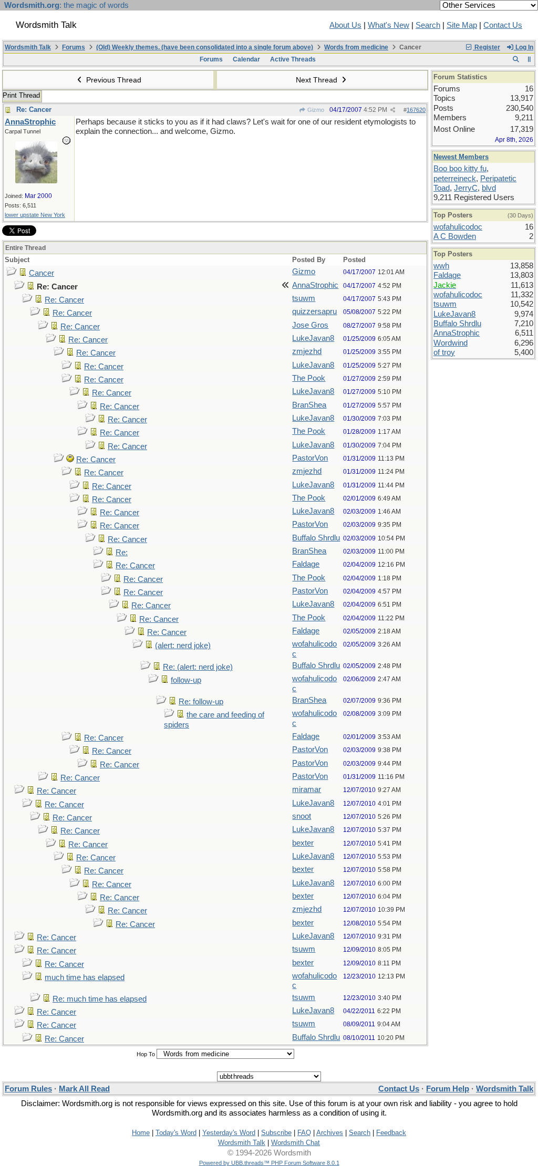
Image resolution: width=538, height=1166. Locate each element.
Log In (523, 47)
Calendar (246, 59)
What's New (388, 25)
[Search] (516, 59)
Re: (122, 552)
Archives (329, 1133)
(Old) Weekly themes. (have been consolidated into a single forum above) (204, 47)
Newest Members (461, 157)
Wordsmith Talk (28, 47)
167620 (416, 110)
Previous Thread (112, 80)
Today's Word (176, 1133)
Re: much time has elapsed (100, 999)
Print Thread (21, 95)
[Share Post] (392, 110)
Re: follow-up (201, 701)
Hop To (146, 1054)
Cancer (41, 273)
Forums (73, 47)
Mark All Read (84, 1089)
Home (141, 1133)
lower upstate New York (35, 215)
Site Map (462, 25)
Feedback (391, 1133)
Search (428, 25)
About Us (345, 25)
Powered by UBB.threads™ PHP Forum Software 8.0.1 (269, 1163)
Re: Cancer (33, 109)
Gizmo (315, 110)
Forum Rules (28, 1089)
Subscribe (276, 1133)
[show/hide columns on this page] (529, 59)
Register (486, 47)
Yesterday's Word (228, 1133)
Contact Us (502, 25)
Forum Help (447, 1089)
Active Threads (293, 59)
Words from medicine (356, 47)
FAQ (304, 1133)
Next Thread (317, 80)
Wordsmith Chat (295, 1143)
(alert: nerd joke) (183, 645)
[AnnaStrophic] (36, 180)
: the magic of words (66, 5)
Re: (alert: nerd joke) (198, 667)
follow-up (186, 680)
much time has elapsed (85, 977)
